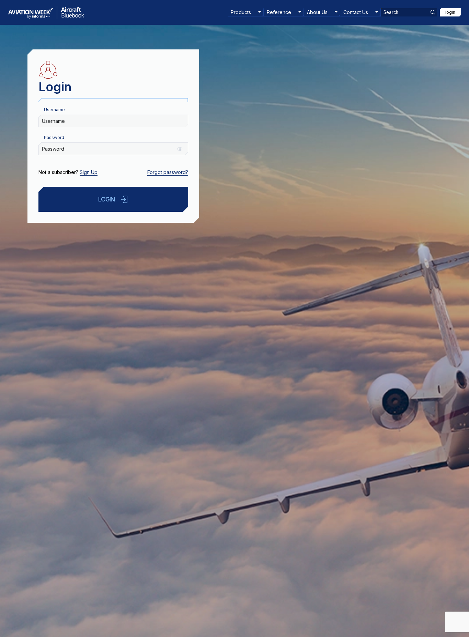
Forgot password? (167, 172)
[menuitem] (246, 12)
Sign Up (89, 172)
